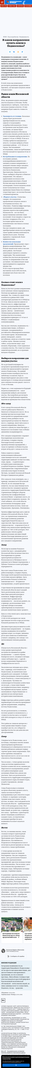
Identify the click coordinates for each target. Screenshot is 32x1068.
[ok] (18, 52)
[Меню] (2, 2)
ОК (16, 1065)
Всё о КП (3, 1051)
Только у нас (11, 6)
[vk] (14, 52)
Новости (3, 6)
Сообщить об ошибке (17, 956)
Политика (20, 6)
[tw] (22, 52)
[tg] (10, 52)
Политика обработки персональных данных (13, 1052)
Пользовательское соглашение (15, 1051)
